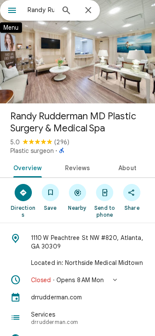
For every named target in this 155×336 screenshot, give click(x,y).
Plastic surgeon (32, 151)
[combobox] (41, 10)
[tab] (25, 167)
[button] (77, 280)
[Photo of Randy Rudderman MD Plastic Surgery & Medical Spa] (77, 51)
